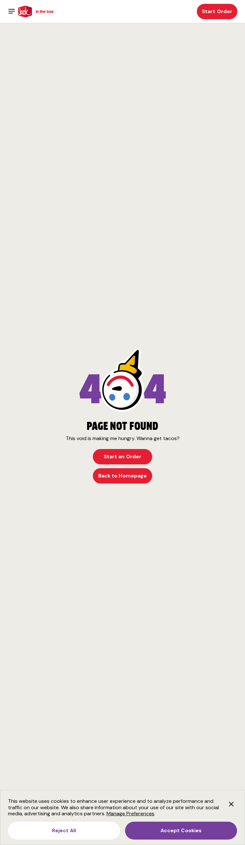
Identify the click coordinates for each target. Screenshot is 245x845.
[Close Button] (231, 804)
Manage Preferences (130, 813)
